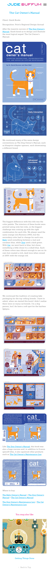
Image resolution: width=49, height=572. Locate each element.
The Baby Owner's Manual (14, 495)
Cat (8, 245)
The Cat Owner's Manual (22, 498)
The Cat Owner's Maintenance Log (25, 454)
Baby (4, 240)
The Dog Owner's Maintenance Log (18, 502)
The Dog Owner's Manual (18, 447)
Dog (23, 242)
